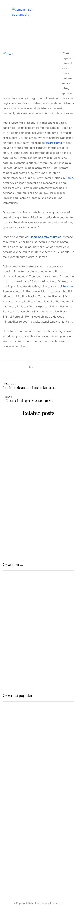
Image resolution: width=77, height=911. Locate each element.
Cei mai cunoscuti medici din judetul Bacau (38, 872)
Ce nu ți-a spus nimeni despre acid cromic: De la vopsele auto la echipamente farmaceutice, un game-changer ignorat (50, 624)
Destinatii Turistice (38, 443)
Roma (69, 178)
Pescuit (9, 808)
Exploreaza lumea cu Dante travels (38, 524)
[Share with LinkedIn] (53, 367)
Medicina (15, 732)
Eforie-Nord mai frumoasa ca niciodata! (38, 453)
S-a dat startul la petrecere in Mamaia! (38, 477)
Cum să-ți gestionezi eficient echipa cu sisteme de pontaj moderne (47, 670)
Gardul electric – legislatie (28, 794)
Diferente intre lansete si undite (33, 815)
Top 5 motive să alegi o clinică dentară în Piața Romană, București (48, 646)
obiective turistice (49, 237)
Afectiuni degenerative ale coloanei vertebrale (36, 771)
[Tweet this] (49, 367)
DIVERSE (9, 788)
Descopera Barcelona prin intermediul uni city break (38, 502)
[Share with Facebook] (44, 367)
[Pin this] (58, 367)
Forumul (68, 287)
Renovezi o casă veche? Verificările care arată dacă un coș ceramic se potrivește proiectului (51, 599)
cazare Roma (53, 143)
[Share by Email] (62, 367)
